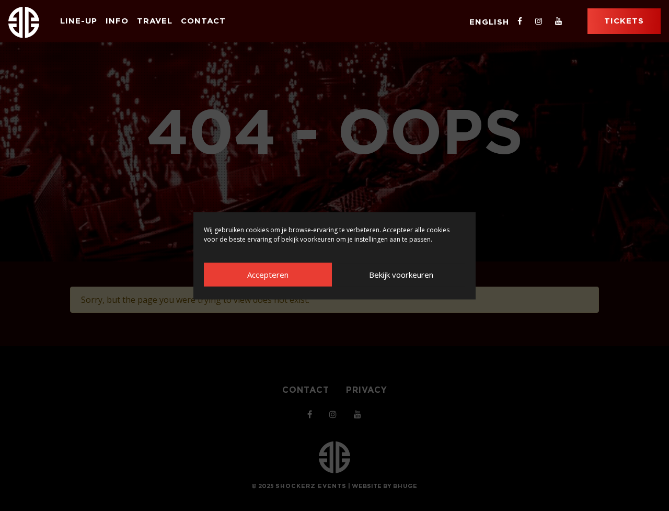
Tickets (624, 20)
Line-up (78, 20)
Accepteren (268, 274)
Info (117, 20)
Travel (154, 20)
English (489, 21)
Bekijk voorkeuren (401, 274)
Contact (203, 20)
